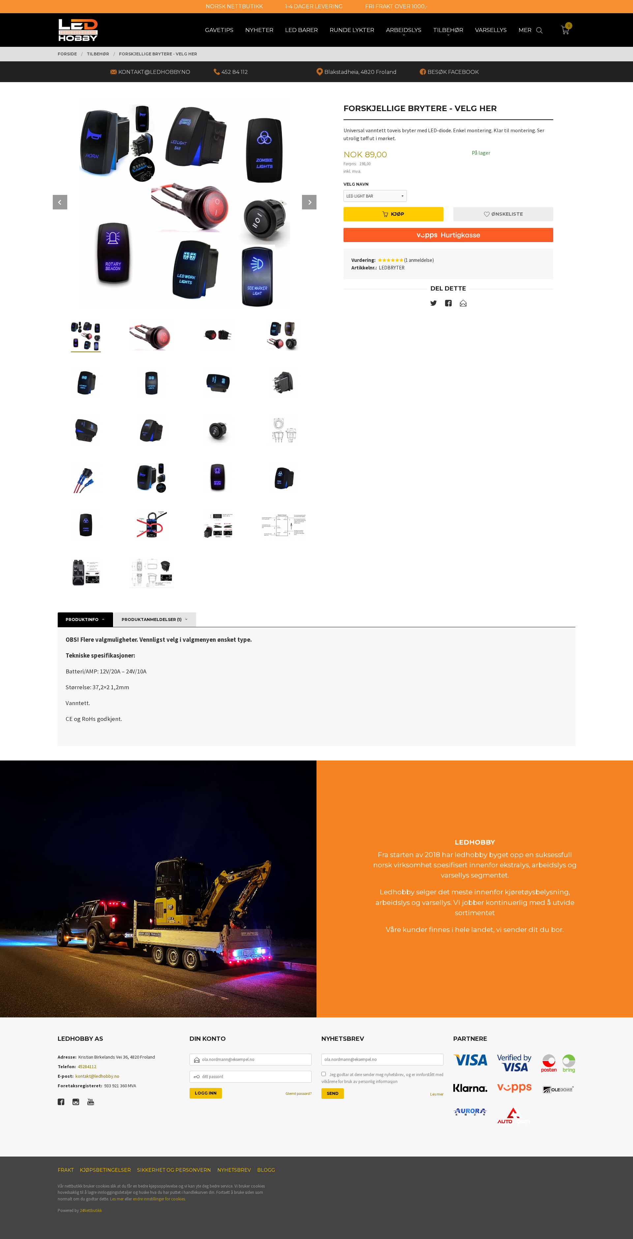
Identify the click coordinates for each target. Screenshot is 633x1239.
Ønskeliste (506, 214)
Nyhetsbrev (234, 1170)
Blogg (266, 1170)
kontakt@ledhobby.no (97, 1076)
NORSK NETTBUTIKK (234, 6)
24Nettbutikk (91, 1210)
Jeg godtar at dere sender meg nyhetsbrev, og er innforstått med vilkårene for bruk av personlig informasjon (382, 1078)
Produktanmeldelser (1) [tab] (152, 619)
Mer (525, 30)
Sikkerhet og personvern (174, 1170)
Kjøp (397, 214)
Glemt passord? (299, 1093)
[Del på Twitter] (433, 304)
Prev (60, 202)
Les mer (436, 1094)
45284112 (87, 1066)
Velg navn (356, 184)
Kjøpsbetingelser (105, 1170)
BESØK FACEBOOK (453, 72)
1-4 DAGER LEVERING (314, 6)
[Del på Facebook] (448, 304)
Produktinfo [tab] (82, 619)
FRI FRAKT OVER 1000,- (396, 6)
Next (309, 202)
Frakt (66, 1170)
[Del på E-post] (463, 304)
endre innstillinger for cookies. (159, 1199)
